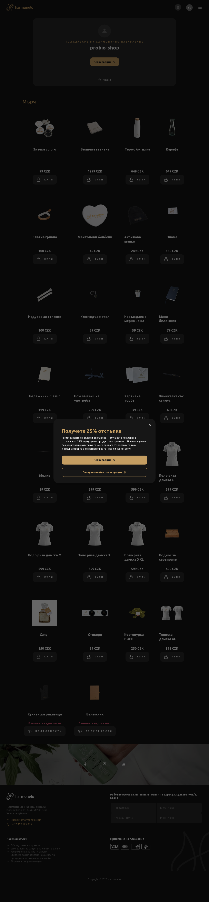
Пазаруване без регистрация (102, 472)
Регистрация (102, 459)
